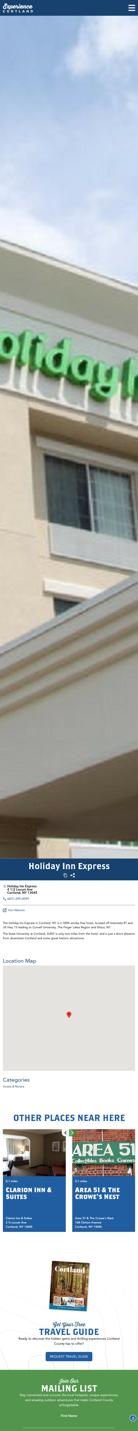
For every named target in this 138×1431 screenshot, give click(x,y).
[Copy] (65, 875)
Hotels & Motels (13, 1086)
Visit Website (16, 910)
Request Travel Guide (69, 1357)
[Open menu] (131, 8)
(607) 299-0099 (18, 898)
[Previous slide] (65, 1132)
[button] (69, 1015)
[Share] (72, 875)
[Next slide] (72, 1132)
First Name (69, 1416)
